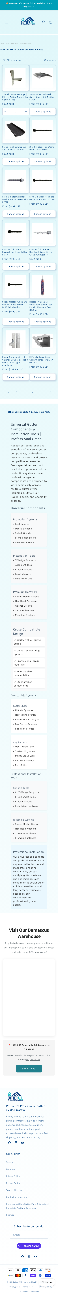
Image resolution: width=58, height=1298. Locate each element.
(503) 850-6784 (32, 1059)
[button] (6, 22)
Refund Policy (13, 1183)
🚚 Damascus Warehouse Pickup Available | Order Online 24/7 (29, 5)
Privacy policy (14, 1287)
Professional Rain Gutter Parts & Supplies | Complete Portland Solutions (27, 1206)
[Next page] (50, 391)
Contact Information (16, 1197)
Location (10, 1169)
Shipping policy (45, 1287)
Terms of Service (14, 1190)
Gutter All (17, 1282)
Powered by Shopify (29, 1282)
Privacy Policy (13, 1176)
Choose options (42, 111)
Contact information (30, 1291)
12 (41, 391)
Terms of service (29, 1287)
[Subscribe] (44, 1234)
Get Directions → (29, 1068)
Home (2, 43)
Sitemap (10, 1214)
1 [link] (8, 391)
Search (9, 1162)
